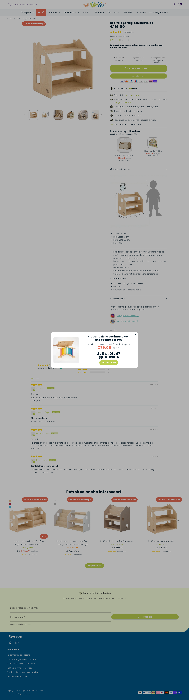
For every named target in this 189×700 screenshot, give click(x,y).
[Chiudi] (135, 334)
